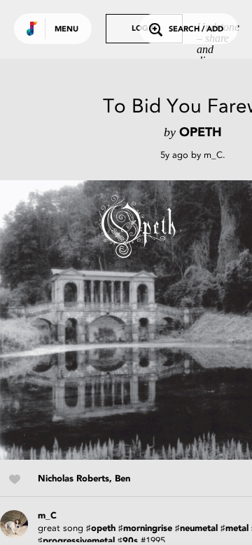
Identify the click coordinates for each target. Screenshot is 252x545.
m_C (213, 155)
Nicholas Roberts (73, 479)
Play (140, 320)
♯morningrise (145, 528)
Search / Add (196, 30)
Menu (66, 30)
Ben (122, 479)
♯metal (234, 528)
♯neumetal (196, 528)
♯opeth (100, 528)
